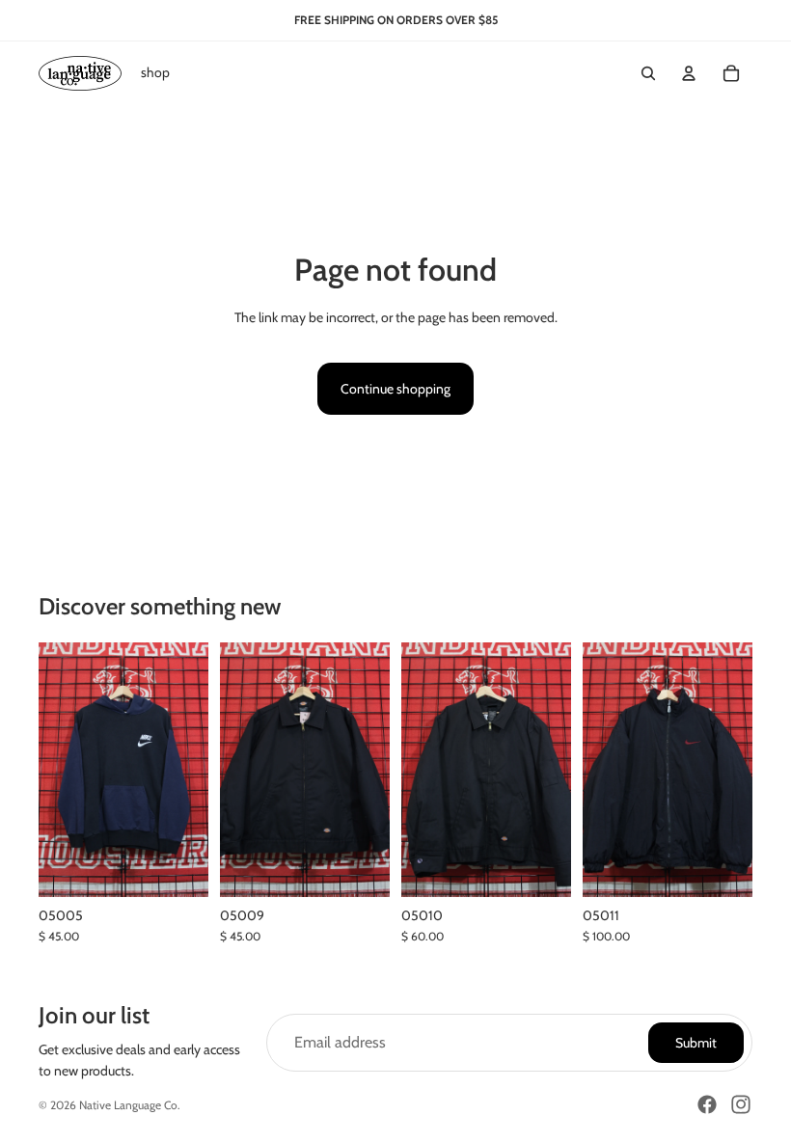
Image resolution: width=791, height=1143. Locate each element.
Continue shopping (395, 388)
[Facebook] (707, 1104)
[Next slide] (737, 769)
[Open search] (648, 73)
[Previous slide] (598, 769)
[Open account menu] (689, 73)
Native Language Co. (129, 1105)
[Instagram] (740, 1104)
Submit (696, 1042)
